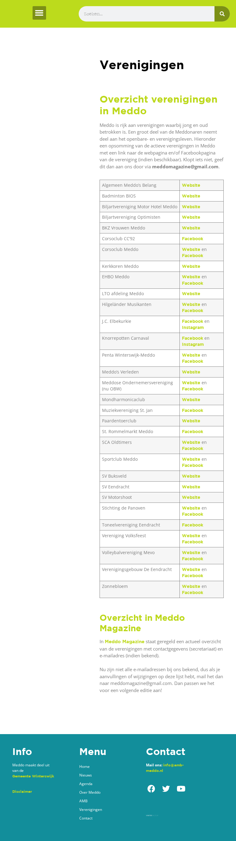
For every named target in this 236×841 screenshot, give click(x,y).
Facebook (192, 238)
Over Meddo (89, 792)
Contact (85, 818)
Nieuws (85, 775)
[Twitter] (166, 788)
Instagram (193, 327)
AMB (83, 801)
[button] (39, 13)
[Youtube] (180, 788)
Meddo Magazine (124, 641)
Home (84, 766)
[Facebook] (151, 788)
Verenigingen (90, 809)
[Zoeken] (222, 14)
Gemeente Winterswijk (33, 776)
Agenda (85, 783)
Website (191, 185)
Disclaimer (22, 791)
